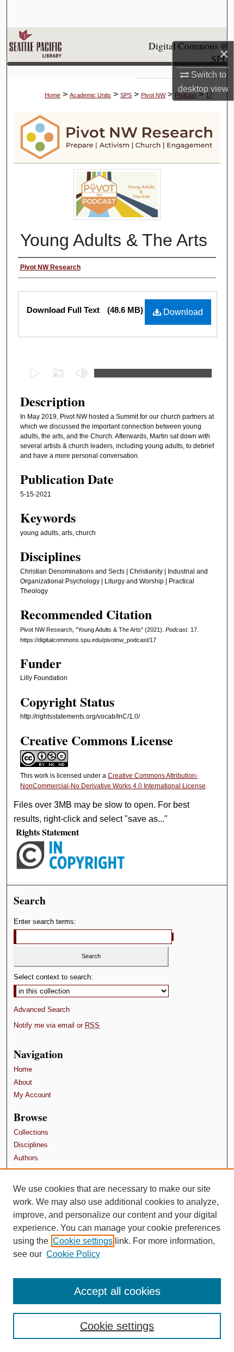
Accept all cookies (117, 1291)
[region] (117, 1260)
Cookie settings (83, 1241)
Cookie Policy (73, 1254)
